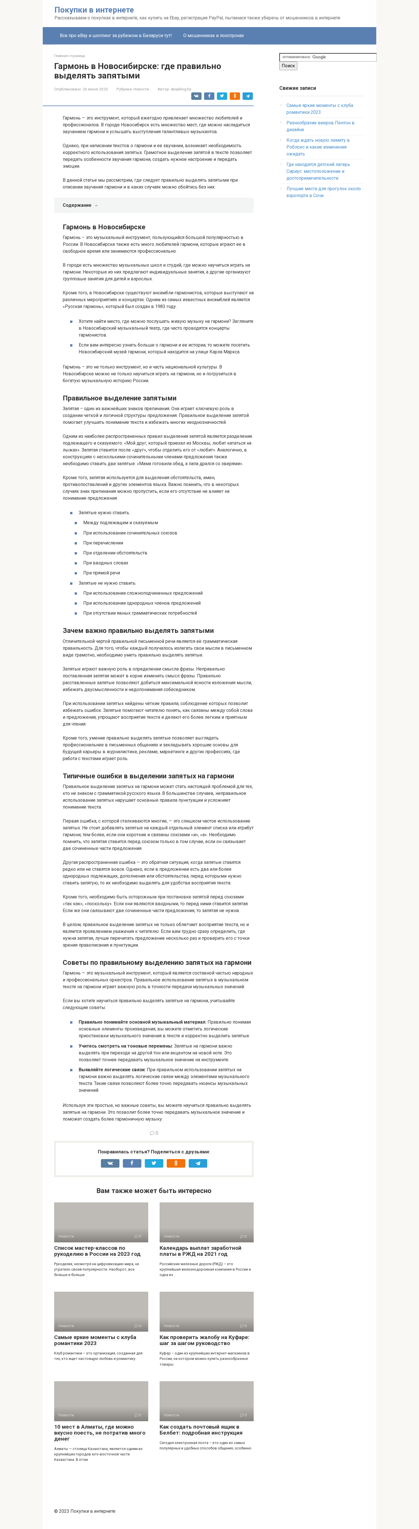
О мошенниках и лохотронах (213, 35)
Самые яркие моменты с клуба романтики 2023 (95, 1340)
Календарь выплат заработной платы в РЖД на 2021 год (200, 1251)
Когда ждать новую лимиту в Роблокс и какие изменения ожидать (318, 147)
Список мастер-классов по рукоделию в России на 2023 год (97, 1251)
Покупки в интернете (94, 10)
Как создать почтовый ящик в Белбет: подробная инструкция (201, 1429)
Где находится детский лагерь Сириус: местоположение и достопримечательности (318, 171)
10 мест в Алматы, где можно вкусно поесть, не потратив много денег (99, 1432)
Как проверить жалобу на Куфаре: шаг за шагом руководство (204, 1340)
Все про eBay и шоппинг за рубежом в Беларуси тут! (116, 35)
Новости (141, 89)
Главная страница (69, 56)
